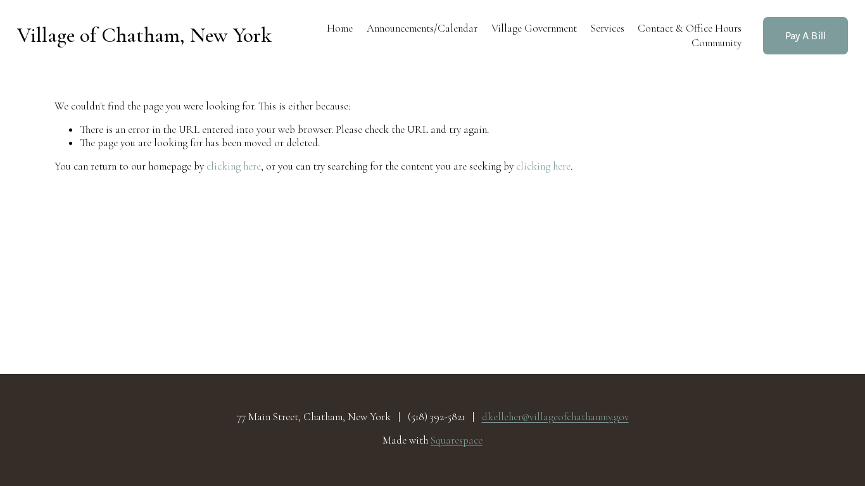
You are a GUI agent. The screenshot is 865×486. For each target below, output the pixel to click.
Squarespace (457, 440)
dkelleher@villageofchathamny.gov (555, 417)
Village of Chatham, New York (144, 35)
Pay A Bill (805, 36)
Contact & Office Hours (690, 28)
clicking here (233, 166)
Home (340, 28)
